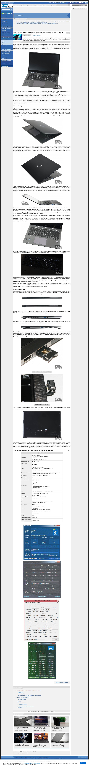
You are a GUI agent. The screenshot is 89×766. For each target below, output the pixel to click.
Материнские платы (6, 32)
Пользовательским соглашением (32, 763)
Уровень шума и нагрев (22, 704)
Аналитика (4, 19)
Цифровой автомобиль (6, 60)
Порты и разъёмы (21, 693)
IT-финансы (4, 15)
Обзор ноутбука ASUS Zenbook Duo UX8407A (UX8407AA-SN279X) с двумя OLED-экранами (41, 745)
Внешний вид (20, 692)
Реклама (55, 2)
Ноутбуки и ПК (4, 39)
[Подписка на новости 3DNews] (82, 2)
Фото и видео (4, 58)
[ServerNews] (7, 14)
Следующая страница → (63, 682)
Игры (3, 24)
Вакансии (5, 66)
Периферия (4, 46)
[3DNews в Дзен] (76, 2)
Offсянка (3, 17)
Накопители (4, 35)
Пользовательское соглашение (43, 757)
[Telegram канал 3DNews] (80, 2)
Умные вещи (4, 56)
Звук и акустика (5, 23)
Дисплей (19, 701)
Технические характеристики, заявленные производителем (29, 695)
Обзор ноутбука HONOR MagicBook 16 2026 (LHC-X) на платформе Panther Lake (40, 729)
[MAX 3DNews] (74, 2)
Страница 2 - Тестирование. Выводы (23, 697)
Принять (83, 762)
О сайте (50, 2)
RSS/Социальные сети (6, 62)
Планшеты (4, 47)
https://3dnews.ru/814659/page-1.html (28, 751)
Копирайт (32, 757)
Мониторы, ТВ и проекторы (7, 33)
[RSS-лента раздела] (69, 5)
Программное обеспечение (7, 49)
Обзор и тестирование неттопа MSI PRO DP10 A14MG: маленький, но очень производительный (59, 729)
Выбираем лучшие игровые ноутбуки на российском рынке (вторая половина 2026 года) (22, 729)
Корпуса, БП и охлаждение (7, 28)
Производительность (22, 699)
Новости (3, 11)
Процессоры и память (6, 51)
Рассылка (59, 2)
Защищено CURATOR (82, 757)
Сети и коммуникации (6, 53)
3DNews (15, 5)
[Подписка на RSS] (84, 2)
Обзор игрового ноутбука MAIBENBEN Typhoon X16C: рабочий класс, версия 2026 (58, 745)
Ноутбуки (28, 5)
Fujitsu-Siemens (35, 5)
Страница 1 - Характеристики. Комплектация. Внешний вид (28, 690)
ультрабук (21, 753)
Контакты (64, 2)
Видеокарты (4, 21)
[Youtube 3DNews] (72, 2)
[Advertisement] (42, 10)
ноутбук (17, 753)
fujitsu (25, 753)
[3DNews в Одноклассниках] (78, 2)
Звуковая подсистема (22, 702)
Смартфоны (4, 55)
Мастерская (4, 30)
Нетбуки (3, 42)
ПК (2, 44)
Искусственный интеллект (7, 26)
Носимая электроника (6, 37)
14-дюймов (28, 753)
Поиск (36, 757)
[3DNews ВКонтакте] (71, 2)
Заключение (20, 707)
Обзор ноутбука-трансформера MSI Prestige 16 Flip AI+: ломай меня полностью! (22, 745)
